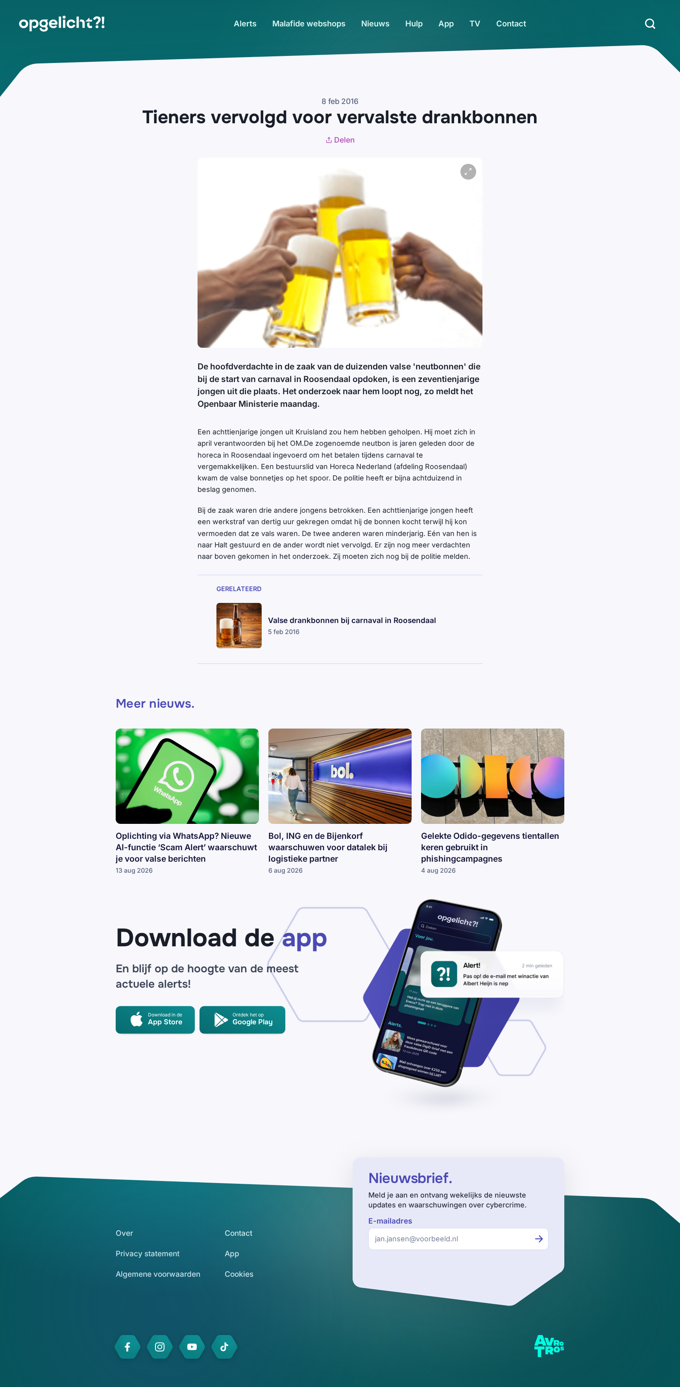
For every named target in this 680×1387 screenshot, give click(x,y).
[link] (62, 23)
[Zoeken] (650, 24)
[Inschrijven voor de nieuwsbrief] (539, 1239)
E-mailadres (390, 1221)
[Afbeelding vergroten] (468, 172)
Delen (344, 140)
